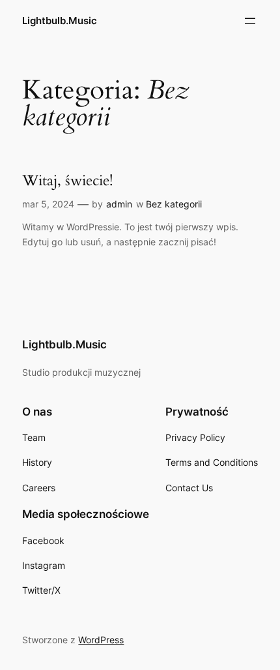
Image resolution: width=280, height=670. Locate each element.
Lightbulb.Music (59, 21)
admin (119, 203)
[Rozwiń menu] (250, 21)
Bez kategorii (174, 203)
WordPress (101, 639)
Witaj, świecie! (67, 181)
